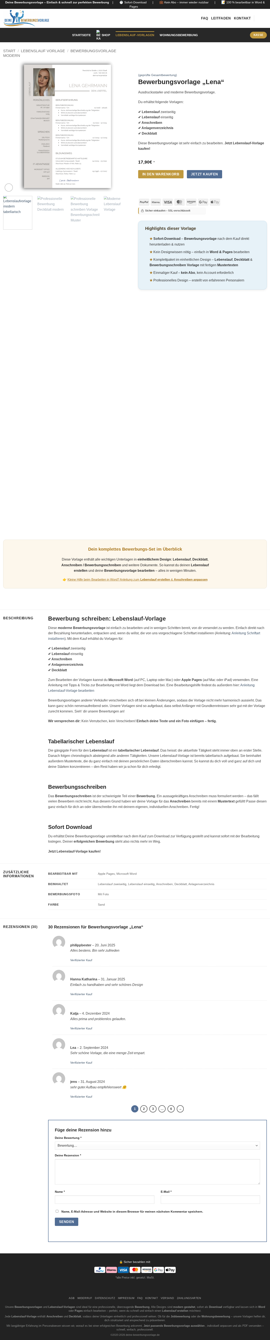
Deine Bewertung (68, 1137)
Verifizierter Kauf (81, 960)
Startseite (81, 35)
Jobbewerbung (180, 1316)
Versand (167, 1298)
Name (60, 1191)
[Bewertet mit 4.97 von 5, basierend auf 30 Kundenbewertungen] (202, 69)
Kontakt (242, 18)
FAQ (204, 18)
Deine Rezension (68, 1155)
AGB (71, 1298)
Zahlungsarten (189, 1298)
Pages (79, 1310)
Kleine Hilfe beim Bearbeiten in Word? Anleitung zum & (138, 579)
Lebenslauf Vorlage (43, 51)
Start (9, 51)
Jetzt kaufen (204, 174)
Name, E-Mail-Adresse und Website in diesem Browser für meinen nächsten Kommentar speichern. (132, 1211)
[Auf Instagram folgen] (258, 18)
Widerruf (84, 1298)
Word (261, 1307)
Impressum (126, 1298)
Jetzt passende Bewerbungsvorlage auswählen (174, 1325)
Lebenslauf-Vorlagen (135, 35)
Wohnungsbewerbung (179, 35)
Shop (106, 35)
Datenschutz (105, 1298)
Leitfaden (221, 18)
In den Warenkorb (160, 174)
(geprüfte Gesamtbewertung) (157, 75)
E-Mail (166, 1191)
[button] (242, 35)
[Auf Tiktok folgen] (264, 18)
